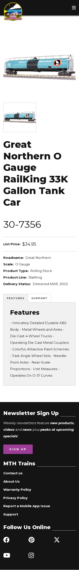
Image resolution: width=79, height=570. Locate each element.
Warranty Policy (17, 489)
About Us (11, 481)
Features (16, 298)
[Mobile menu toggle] (74, 7)
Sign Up (18, 449)
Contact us (13, 473)
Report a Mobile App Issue (26, 506)
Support (39, 298)
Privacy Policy (15, 498)
